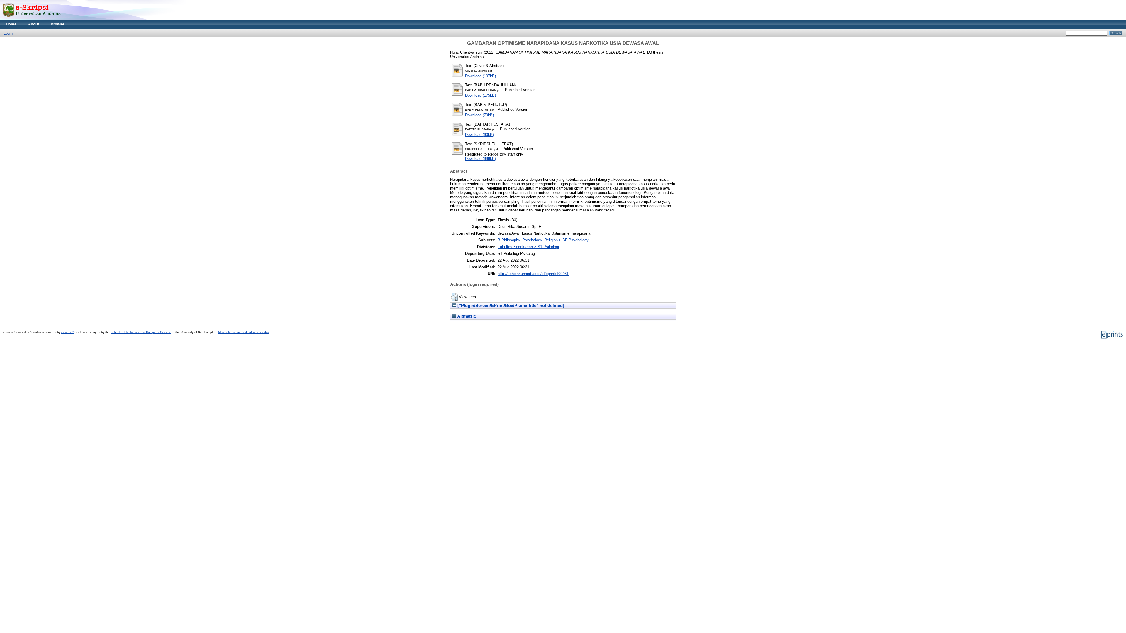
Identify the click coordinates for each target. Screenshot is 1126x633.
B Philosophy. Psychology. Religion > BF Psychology (543, 240)
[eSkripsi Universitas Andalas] (32, 18)
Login (8, 33)
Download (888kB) (480, 158)
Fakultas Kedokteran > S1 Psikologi (528, 247)
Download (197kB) (480, 76)
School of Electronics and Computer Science (141, 332)
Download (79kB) (479, 115)
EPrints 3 (67, 332)
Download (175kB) (480, 95)
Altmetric (466, 316)
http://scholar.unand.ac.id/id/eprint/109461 (533, 274)
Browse (57, 24)
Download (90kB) (479, 134)
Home (11, 24)
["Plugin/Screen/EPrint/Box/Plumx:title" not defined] (510, 305)
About (33, 24)
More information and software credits (243, 332)
